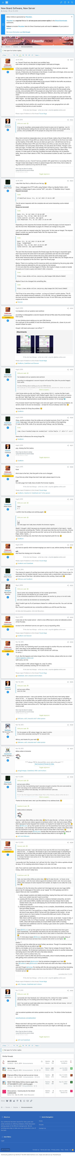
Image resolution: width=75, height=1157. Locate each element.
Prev (4, 55)
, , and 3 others (30, 984)
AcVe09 (65, 1070)
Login (2, 1140)
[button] (3, 2)
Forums (41, 1124)
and (25, 563)
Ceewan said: (21, 846)
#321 (71, 60)
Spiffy (65, 1083)
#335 (71, 682)
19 (26, 55)
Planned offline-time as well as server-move (22, 1075)
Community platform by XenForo (19, 1154)
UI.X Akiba (6, 1150)
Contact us (42, 1128)
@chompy (29, 967)
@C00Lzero (23, 826)
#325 (71, 369)
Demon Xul (10, 1095)
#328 (71, 467)
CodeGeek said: (22, 875)
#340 (71, 990)
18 (23, 55)
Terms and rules (45, 1150)
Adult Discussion (29, 1095)
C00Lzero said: (21, 123)
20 (29, 55)
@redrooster (34, 961)
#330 (71, 545)
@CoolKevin (22, 963)
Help (62, 1150)
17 (20, 55)
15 (14, 55)
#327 (71, 445)
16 (17, 55)
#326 (71, 417)
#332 (71, 585)
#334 (71, 642)
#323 (71, 181)
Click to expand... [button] (44, 389)
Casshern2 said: (22, 806)
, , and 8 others (30, 675)
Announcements (28, 1063)
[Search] (72, 2)
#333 (71, 617)
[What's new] (68, 2)
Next (36, 55)
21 (32, 55)
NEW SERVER (12, 1061)
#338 (71, 777)
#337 (71, 748)
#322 (71, 120)
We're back (11, 1068)
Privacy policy (55, 1150)
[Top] (70, 1149)
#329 (71, 499)
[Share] (68, 60)
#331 (71, 569)
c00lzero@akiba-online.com (24, 658)
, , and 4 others (32, 770)
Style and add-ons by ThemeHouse (50, 1154)
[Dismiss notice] (71, 17)
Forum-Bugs (43, 113)
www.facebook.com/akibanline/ (26, 1018)
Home (41, 1121)
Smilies (18, 422)
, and (28, 363)
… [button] (11, 55)
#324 (71, 308)
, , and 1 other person (34, 493)
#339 (71, 842)
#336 (71, 725)
